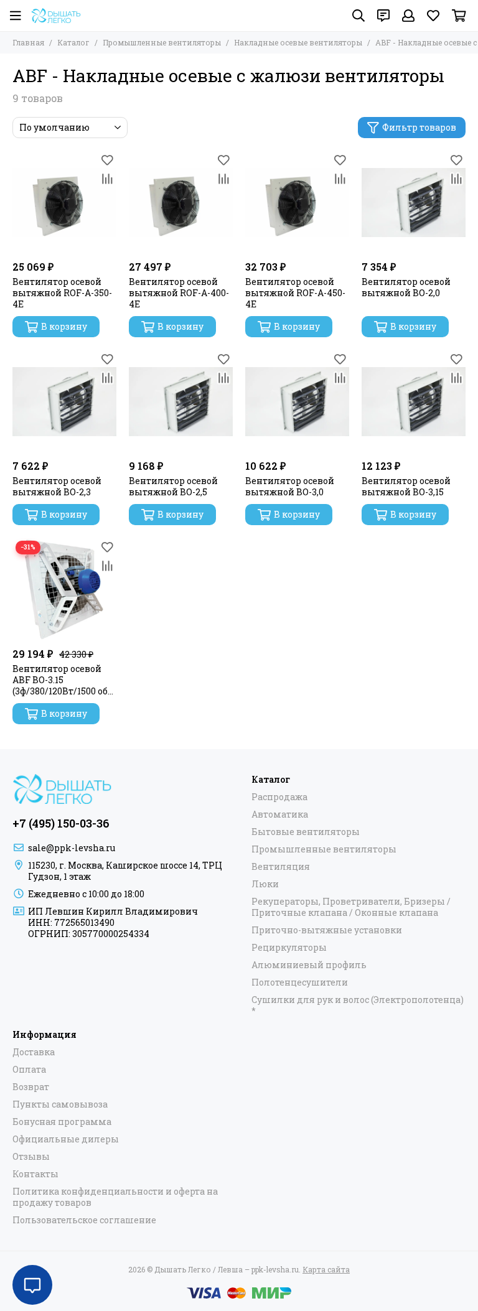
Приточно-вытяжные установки (326, 930)
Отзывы (31, 1156)
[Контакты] (383, 15)
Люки (265, 884)
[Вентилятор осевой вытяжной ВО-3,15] (414, 402)
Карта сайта (326, 1269)
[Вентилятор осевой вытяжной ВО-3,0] (297, 402)
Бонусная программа (61, 1121)
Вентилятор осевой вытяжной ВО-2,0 (406, 287)
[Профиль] (408, 15)
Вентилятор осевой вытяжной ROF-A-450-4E (295, 293)
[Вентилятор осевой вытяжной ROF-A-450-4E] (297, 202)
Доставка (33, 1052)
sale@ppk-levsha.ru (71, 848)
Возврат (30, 1087)
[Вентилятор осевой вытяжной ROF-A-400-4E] (181, 202)
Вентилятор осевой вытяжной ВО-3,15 (406, 486)
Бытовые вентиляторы (305, 831)
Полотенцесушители (299, 982)
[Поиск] (358, 15)
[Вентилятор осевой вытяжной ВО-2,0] (414, 202)
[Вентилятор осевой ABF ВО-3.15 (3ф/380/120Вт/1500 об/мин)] (64, 590)
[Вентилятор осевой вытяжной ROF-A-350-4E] (64, 202)
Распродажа (279, 797)
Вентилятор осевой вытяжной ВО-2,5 (173, 486)
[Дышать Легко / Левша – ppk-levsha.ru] (56, 15)
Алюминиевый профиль (309, 965)
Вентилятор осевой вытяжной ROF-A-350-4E (62, 293)
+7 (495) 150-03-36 (61, 823)
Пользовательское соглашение (84, 1220)
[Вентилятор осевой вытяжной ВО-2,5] (181, 402)
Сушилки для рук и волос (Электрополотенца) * (357, 1005)
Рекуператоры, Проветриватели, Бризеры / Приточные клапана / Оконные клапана (351, 907)
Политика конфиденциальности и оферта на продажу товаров (115, 1197)
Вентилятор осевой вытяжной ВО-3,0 (289, 486)
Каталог (73, 42)
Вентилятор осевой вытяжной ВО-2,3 (56, 486)
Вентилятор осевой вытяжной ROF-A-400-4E (179, 293)
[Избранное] (107, 160)
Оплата (29, 1069)
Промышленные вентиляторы (162, 42)
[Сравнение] (107, 178)
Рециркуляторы (289, 947)
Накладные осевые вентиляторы (298, 42)
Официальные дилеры (65, 1139)
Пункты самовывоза (60, 1104)
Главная (28, 42)
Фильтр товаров (419, 127)
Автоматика (279, 814)
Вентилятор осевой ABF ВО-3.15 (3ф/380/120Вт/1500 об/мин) (61, 680)
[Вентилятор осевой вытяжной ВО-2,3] (64, 402)
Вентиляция (280, 866)
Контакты (35, 1174)
